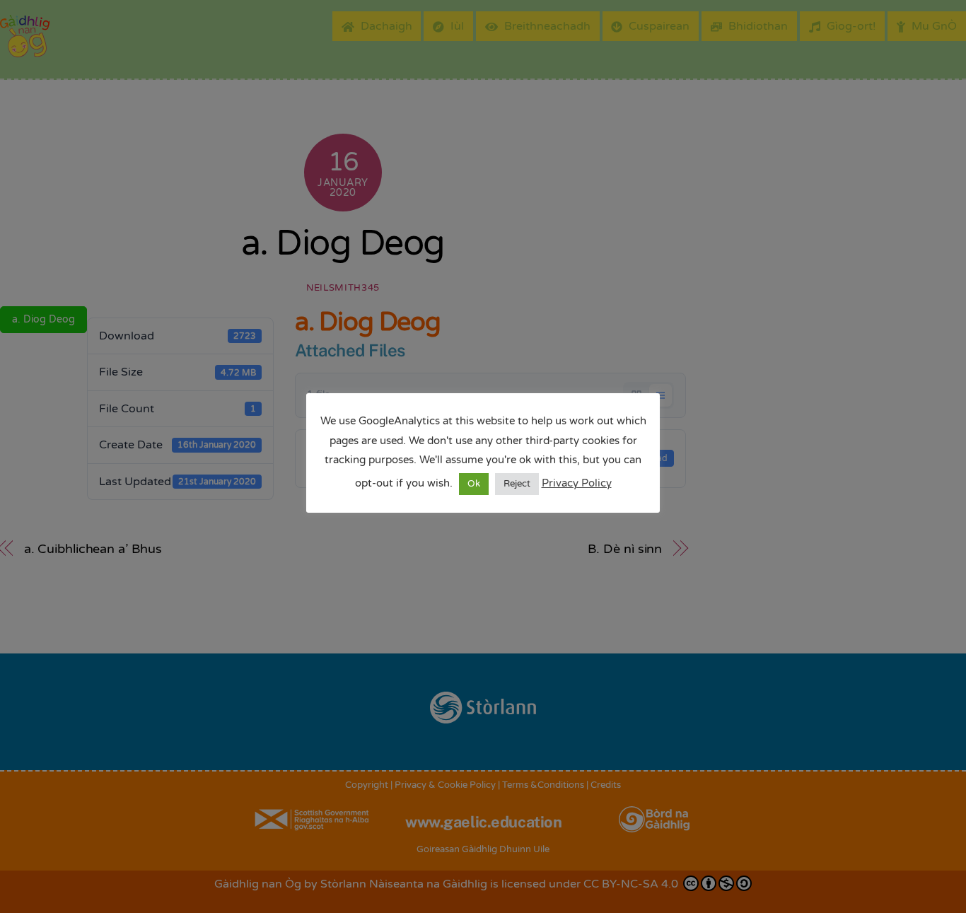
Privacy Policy (577, 483)
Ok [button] (473, 483)
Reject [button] (517, 483)
